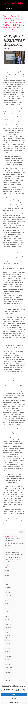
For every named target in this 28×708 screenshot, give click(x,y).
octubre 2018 (8, 653)
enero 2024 (7, 592)
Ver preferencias (14, 702)
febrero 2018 (7, 662)
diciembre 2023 (8, 595)
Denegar (14, 698)
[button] (26, 682)
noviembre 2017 (8, 667)
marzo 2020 (7, 640)
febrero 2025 (7, 587)
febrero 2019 (7, 651)
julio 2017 (7, 675)
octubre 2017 (8, 670)
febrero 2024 (7, 590)
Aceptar (14, 694)
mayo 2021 (7, 616)
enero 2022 (7, 611)
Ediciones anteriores (9, 573)
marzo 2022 (7, 608)
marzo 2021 (7, 619)
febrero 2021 (7, 621)
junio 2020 (7, 632)
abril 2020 (7, 637)
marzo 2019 (7, 648)
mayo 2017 (7, 680)
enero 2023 (7, 605)
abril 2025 (7, 584)
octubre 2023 (8, 597)
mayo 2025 (7, 581)
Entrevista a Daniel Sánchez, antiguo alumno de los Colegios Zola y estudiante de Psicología (14, 559)
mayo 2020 (7, 635)
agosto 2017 (7, 672)
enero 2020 (7, 646)
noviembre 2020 (8, 624)
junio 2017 (7, 678)
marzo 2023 (7, 600)
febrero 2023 (7, 603)
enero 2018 (7, 664)
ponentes (7, 575)
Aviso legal (22, 705)
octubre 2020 (8, 627)
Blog (16, 29)
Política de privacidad (15, 705)
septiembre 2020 (8, 630)
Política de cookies (7, 705)
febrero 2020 (7, 643)
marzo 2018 (7, 659)
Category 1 (7, 570)
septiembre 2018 (8, 656)
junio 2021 (7, 613)
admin (6, 29)
